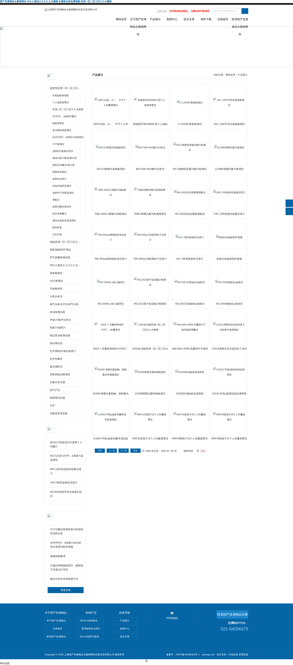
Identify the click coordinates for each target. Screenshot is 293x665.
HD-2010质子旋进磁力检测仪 (150, 303)
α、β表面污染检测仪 (68, 137)
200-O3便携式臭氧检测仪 (110, 168)
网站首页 (121, 19)
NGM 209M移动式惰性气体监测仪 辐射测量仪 (92, 620)
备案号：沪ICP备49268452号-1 (183, 654)
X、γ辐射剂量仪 (64, 116)
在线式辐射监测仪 (61, 185)
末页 (135, 450)
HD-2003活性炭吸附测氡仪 (190, 213)
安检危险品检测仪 (60, 374)
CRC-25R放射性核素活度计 (229, 213)
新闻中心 (172, 19)
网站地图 (4, 663)
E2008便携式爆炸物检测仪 (150, 393)
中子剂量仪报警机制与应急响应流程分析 (66, 531)
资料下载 (206, 19)
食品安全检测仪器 (60, 335)
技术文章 (189, 19)
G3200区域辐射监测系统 (190, 393)
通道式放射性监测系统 (64, 220)
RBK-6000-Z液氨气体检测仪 (111, 213)
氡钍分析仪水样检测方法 (64, 578)
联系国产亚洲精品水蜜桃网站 (240, 22)
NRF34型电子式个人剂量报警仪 (190, 438)
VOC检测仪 (56, 280)
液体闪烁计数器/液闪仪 (64, 158)
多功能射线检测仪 (61, 130)
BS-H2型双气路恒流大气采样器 (92, 636)
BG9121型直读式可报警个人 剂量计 (66, 444)
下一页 (124, 450)
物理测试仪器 (57, 397)
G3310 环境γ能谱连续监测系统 (229, 393)
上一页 (112, 450)
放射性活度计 (59, 178)
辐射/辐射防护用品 (60, 249)
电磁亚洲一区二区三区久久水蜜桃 (65, 241)
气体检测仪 (56, 288)
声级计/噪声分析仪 (60, 319)
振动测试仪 (56, 343)
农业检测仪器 (57, 312)
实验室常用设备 (59, 413)
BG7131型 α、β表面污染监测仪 (66, 457)
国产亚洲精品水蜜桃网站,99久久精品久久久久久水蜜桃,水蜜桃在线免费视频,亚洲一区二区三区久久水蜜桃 (56, 1)
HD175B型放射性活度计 (63, 482)
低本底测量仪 (59, 213)
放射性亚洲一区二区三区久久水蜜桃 (65, 88)
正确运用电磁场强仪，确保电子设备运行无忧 (66, 567)
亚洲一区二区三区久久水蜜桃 (67, 109)
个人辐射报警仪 (60, 102)
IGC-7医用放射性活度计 (189, 258)
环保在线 (233, 654)
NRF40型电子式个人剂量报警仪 (229, 438)
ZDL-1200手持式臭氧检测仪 (229, 124)
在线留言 (223, 19)
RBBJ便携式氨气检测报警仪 (150, 213)
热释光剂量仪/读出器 (63, 165)
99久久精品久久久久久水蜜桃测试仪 (65, 265)
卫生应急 (57, 234)
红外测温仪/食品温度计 (63, 351)
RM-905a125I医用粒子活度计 (150, 258)
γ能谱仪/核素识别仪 (62, 151)
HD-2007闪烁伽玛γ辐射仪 (189, 303)
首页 (100, 450)
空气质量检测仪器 (60, 257)
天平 (52, 405)
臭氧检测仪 (56, 273)
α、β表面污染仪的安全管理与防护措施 (65, 544)
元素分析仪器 (57, 382)
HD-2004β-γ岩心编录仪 (110, 303)
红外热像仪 (56, 358)
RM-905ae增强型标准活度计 (111, 258)
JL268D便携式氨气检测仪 (229, 168)
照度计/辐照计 (58, 327)
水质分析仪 (56, 296)
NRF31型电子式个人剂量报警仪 (150, 438)
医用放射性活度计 (91, 628)
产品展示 (155, 19)
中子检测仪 (58, 144)
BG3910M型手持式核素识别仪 (66, 493)
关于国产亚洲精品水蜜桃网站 (138, 22)
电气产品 (55, 390)
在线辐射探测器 (60, 95)
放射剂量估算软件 (61, 206)
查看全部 (66, 590)
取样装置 (57, 227)
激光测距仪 (56, 366)
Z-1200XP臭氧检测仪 (190, 124)
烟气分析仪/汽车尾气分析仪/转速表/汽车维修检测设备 (65, 304)
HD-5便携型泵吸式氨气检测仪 (190, 168)
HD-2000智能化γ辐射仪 (229, 303)
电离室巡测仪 (59, 172)
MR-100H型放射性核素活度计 (65, 471)
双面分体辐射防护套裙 (229, 258)
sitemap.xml (208, 654)
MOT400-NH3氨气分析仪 (150, 168)
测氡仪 (56, 199)
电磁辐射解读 (57, 556)
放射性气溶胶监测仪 (63, 192)
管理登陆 (243, 654)
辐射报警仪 (58, 123)
